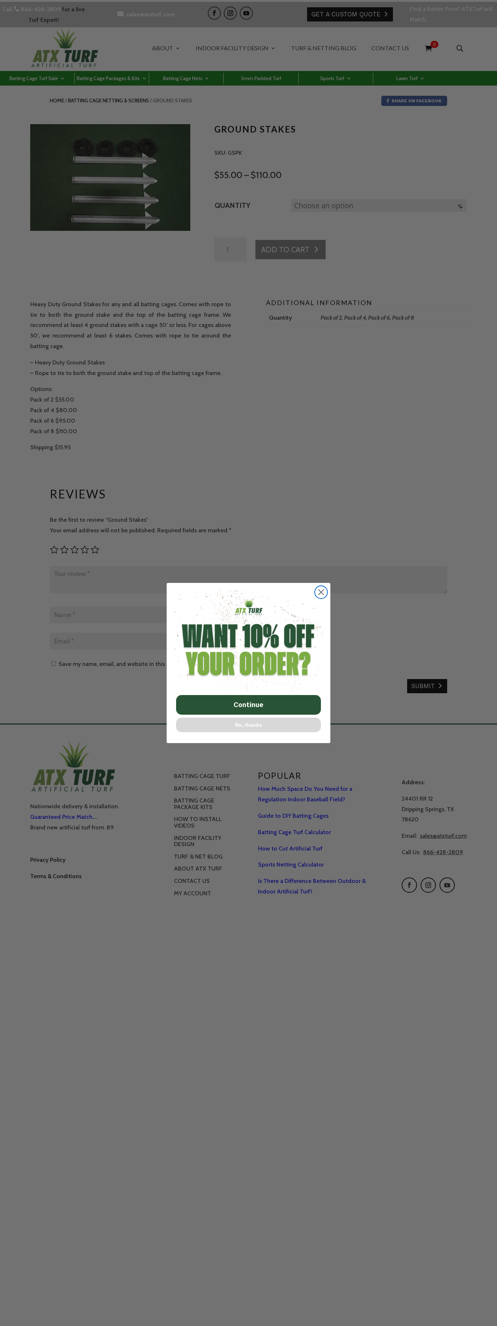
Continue (248, 705)
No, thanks (248, 725)
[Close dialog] (321, 592)
